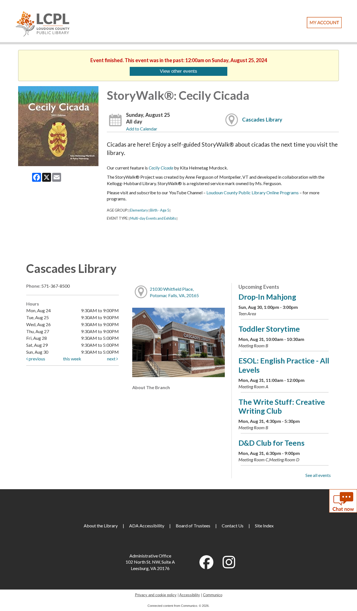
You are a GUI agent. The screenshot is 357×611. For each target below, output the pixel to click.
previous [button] (36, 358)
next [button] (111, 358)
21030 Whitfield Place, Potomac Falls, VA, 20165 (174, 292)
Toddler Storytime (269, 328)
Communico (212, 595)
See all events (318, 475)
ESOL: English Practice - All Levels (283, 365)
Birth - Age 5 (159, 210)
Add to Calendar (141, 128)
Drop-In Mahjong (267, 296)
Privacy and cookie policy (156, 595)
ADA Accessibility (146, 525)
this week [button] (72, 358)
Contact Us (232, 525)
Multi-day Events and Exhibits (153, 218)
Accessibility (189, 595)
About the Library (101, 525)
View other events (178, 71)
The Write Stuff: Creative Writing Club (281, 406)
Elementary (139, 210)
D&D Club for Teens (271, 442)
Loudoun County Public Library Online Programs (252, 192)
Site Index (264, 525)
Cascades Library (262, 120)
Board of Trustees (193, 525)
